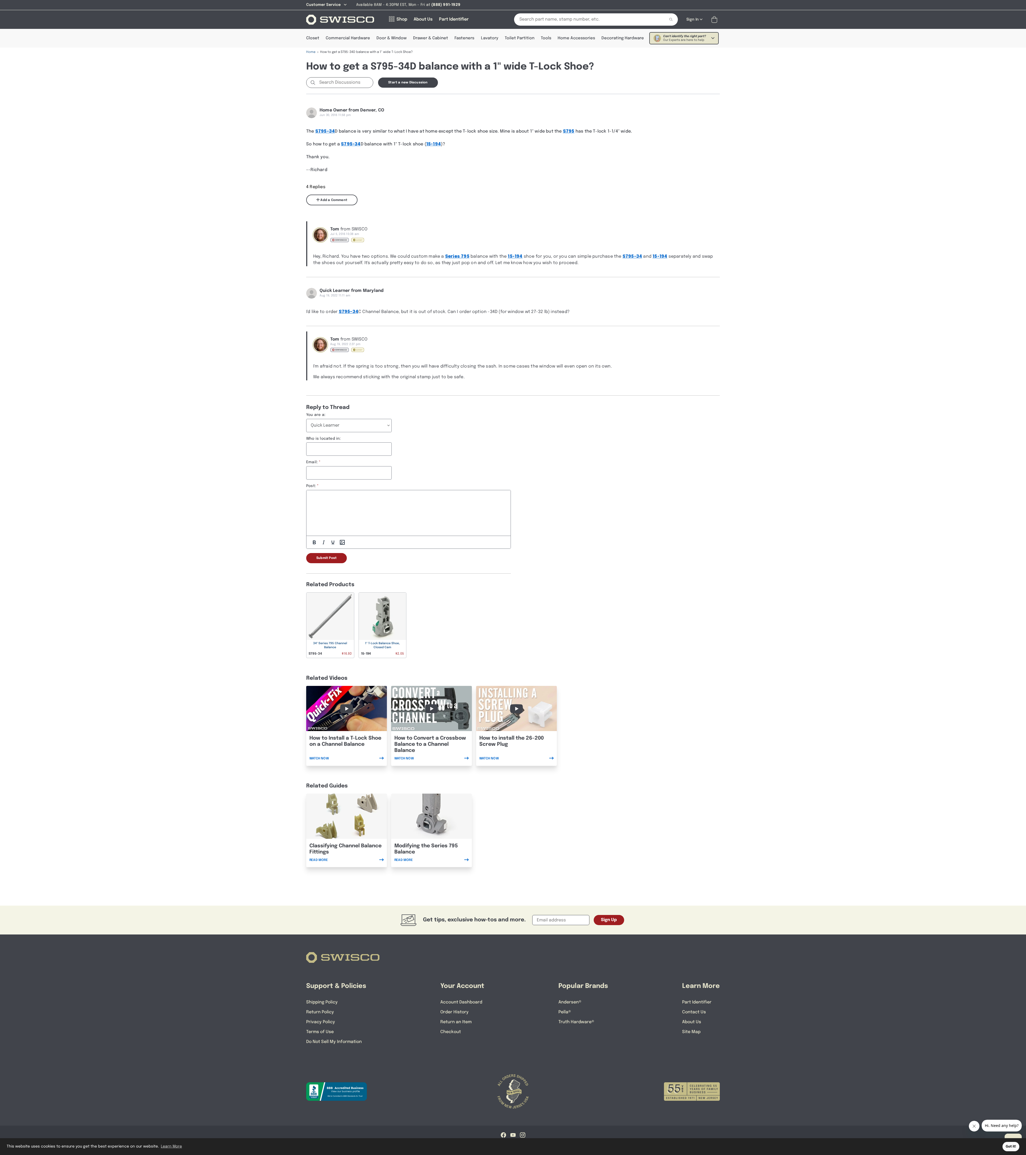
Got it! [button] (1011, 1146)
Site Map (691, 1032)
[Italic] (323, 542)
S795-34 (325, 131)
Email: (312, 462)
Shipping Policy (322, 1002)
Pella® (564, 1012)
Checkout (450, 1032)
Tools (546, 38)
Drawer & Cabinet (430, 38)
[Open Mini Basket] (715, 19)
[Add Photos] (342, 542)
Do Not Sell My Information (334, 1042)
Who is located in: (323, 439)
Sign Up (609, 920)
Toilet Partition (519, 38)
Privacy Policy (320, 1022)
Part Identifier (697, 1002)
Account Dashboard (461, 1002)
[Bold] (314, 542)
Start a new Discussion (408, 82)
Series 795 (457, 256)
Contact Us (694, 1012)
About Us (691, 1022)
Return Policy (320, 1012)
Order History (454, 1012)
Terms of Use (320, 1032)
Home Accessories (576, 38)
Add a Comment (333, 200)
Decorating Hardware (622, 38)
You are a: (315, 415)
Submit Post (326, 558)
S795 (568, 131)
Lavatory (489, 38)
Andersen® (569, 1002)
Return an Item (456, 1022)
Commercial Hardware (348, 38)
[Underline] (332, 542)
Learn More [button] (171, 1146)
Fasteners (464, 38)
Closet (312, 38)
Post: (311, 486)
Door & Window (391, 38)
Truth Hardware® (576, 1022)
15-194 (433, 144)
